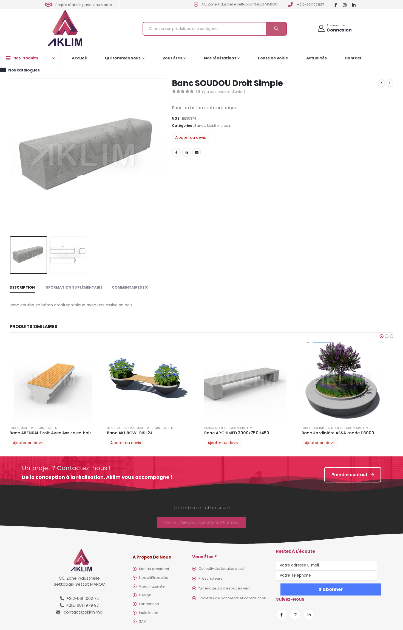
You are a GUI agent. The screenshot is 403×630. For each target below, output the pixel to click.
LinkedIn (186, 152)
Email (196, 152)
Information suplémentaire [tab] (73, 287)
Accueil (79, 58)
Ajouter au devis (190, 137)
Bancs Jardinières (121, 428)
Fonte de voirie (273, 58)
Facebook (176, 152)
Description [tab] (22, 287)
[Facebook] (335, 4)
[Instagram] (344, 4)
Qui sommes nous (123, 58)
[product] (55, 380)
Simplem (52, 428)
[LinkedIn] (353, 4)
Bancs (199, 125)
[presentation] (11, 156)
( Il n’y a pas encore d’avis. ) (220, 91)
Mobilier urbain (219, 125)
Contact (353, 58)
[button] (381, 336)
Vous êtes (172, 58)
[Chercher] (276, 28)
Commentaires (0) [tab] (130, 287)
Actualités (316, 58)
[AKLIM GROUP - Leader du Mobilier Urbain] (65, 28)
